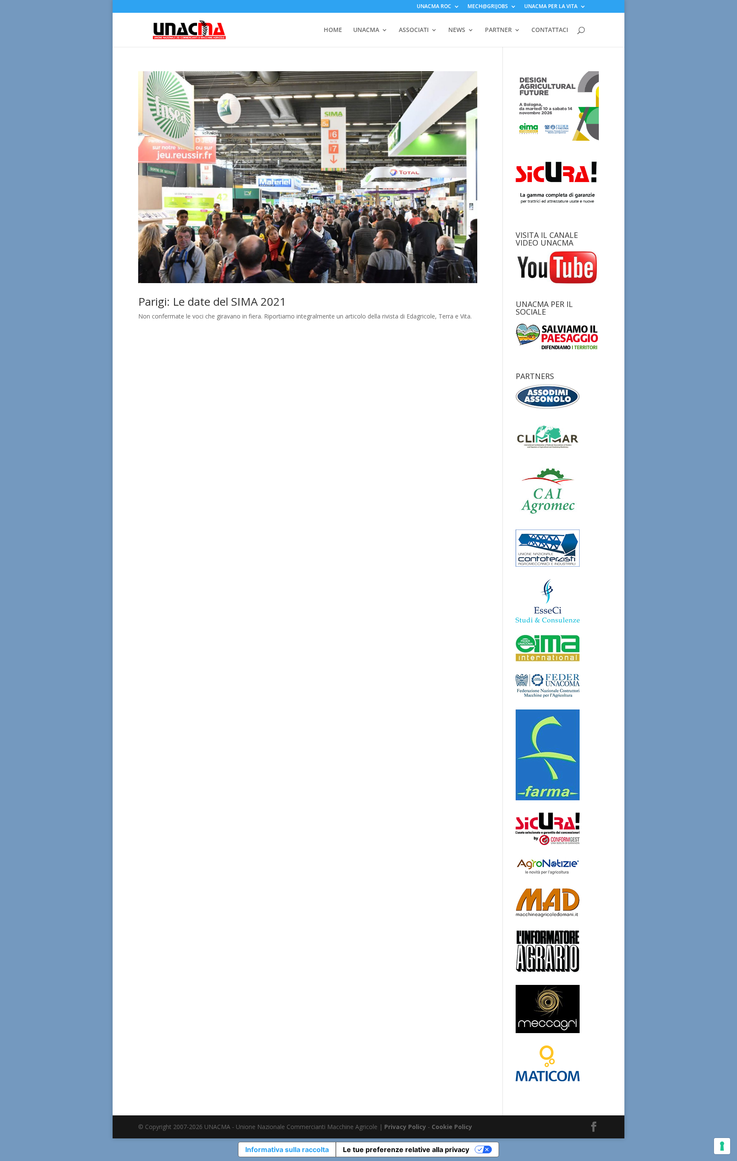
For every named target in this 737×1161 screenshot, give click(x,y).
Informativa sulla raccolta (287, 1149)
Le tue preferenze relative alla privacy (406, 1149)
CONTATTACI (549, 30)
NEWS (456, 30)
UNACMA (366, 30)
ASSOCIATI (414, 30)
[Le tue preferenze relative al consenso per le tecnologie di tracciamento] (722, 1146)
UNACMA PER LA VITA (550, 7)
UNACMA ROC (434, 7)
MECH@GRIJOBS (487, 7)
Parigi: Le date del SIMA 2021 (212, 301)
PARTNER (498, 30)
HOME (333, 30)
